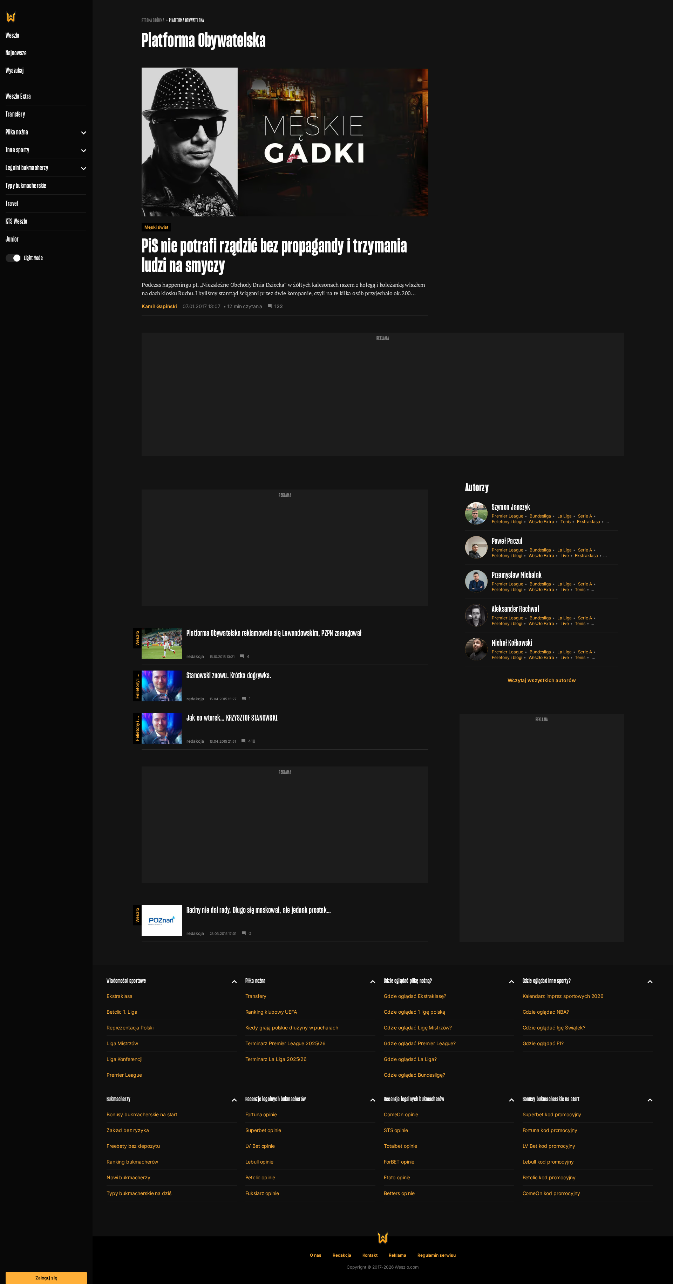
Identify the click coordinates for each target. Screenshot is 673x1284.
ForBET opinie (399, 1162)
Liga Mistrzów (122, 1043)
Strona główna (153, 20)
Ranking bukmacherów (132, 1162)
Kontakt (370, 1255)
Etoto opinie (397, 1177)
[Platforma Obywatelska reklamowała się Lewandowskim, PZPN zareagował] (285, 644)
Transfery (15, 114)
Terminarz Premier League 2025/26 (285, 1043)
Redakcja (342, 1255)
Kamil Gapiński (159, 306)
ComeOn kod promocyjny (551, 1193)
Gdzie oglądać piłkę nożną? (408, 981)
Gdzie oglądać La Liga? (410, 1059)
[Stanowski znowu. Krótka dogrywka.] (285, 686)
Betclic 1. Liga (122, 1012)
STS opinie (396, 1130)
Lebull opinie (259, 1162)
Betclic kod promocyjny (549, 1177)
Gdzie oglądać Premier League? (420, 1043)
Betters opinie (399, 1193)
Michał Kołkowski (512, 642)
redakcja (195, 656)
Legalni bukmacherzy (27, 167)
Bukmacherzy (118, 1099)
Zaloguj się (46, 1277)
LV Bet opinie (260, 1146)
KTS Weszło (16, 221)
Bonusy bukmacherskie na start (142, 1114)
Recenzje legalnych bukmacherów (275, 1099)
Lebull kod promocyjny (548, 1162)
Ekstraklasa (588, 521)
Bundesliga (540, 516)
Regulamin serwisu (436, 1255)
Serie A (585, 516)
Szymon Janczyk (511, 506)
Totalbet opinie (400, 1146)
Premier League (507, 516)
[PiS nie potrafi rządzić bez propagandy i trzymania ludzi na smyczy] (285, 184)
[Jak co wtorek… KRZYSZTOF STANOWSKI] (285, 728)
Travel (12, 203)
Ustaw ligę (602, 657)
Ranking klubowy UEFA (271, 1012)
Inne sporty (17, 149)
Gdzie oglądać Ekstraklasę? (415, 996)
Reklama (397, 1255)
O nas (315, 1255)
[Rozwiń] (80, 132)
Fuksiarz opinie (262, 1193)
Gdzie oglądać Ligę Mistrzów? (418, 1027)
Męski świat (156, 227)
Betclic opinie (260, 1177)
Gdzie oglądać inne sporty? (547, 981)
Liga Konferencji (124, 1059)
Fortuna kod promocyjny (550, 1130)
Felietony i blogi (137, 685)
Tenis (565, 521)
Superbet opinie (263, 1130)
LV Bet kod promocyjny (549, 1146)
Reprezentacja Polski (130, 1027)
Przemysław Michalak (517, 574)
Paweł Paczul (507, 540)
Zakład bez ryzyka (128, 1130)
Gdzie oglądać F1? (543, 1043)
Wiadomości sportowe (126, 981)
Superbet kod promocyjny (552, 1114)
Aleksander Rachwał (515, 608)
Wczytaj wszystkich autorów (542, 680)
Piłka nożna (17, 132)
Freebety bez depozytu (133, 1146)
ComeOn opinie (401, 1114)
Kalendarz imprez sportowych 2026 (563, 996)
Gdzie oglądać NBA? (546, 1012)
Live (564, 555)
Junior (12, 239)
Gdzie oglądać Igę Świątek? (554, 1027)
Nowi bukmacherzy (128, 1177)
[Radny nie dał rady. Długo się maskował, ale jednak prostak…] (285, 921)
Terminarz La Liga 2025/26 (276, 1059)
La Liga (564, 516)
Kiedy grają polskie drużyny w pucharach (292, 1027)
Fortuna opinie (261, 1114)
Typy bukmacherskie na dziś (139, 1193)
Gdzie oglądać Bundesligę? (414, 1075)
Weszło (137, 638)
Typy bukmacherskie (26, 185)
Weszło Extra (18, 96)
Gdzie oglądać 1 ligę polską (414, 1012)
